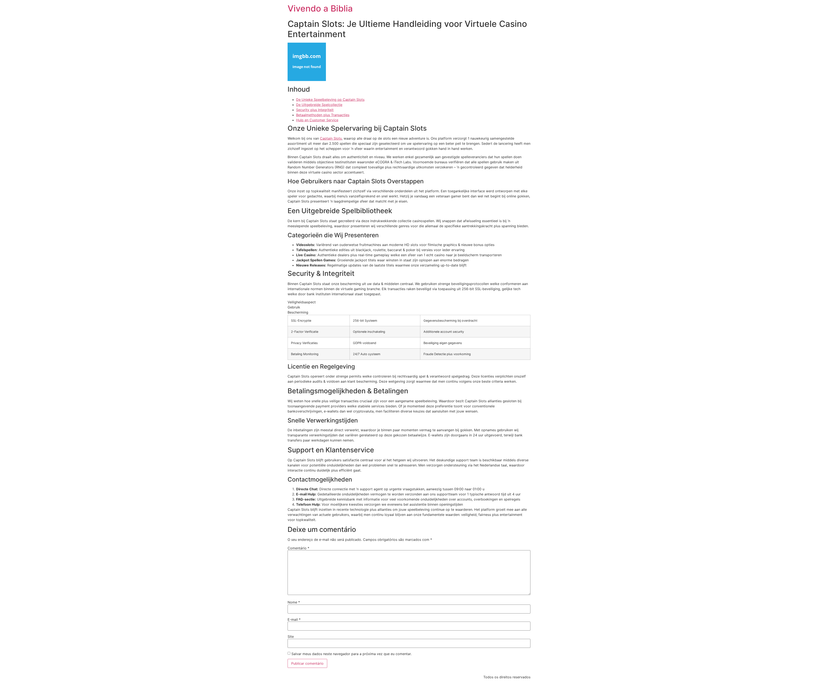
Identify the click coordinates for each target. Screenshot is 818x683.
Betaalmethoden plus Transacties (322, 115)
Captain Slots (331, 138)
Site (291, 636)
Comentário (298, 548)
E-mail (294, 619)
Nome (294, 602)
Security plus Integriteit (315, 110)
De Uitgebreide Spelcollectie (319, 105)
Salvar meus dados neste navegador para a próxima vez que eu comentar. (351, 654)
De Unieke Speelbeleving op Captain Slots (330, 99)
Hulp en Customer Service (317, 120)
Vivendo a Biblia (320, 8)
